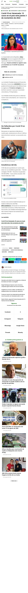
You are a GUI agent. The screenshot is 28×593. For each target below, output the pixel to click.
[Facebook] (24, 267)
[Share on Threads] (19, 31)
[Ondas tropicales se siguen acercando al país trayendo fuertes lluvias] (14, 395)
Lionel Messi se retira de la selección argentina (8, 240)
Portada (2, 7)
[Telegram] (20, 317)
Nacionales (23, 10)
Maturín (3, 25)
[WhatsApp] (7, 324)
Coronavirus (14, 10)
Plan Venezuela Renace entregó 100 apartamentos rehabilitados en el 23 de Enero (9, 228)
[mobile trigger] (2, 1)
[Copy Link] (22, 31)
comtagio (6, 23)
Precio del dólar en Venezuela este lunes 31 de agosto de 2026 (12, 427)
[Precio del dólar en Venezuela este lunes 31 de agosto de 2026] (14, 418)
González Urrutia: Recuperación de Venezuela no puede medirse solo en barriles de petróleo (13, 381)
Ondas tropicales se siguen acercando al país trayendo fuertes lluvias (13, 405)
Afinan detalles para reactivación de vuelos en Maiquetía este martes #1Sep (13, 450)
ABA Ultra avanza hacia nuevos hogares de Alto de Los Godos (11, 474)
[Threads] (7, 331)
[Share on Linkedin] (11, 31)
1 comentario (3, 26)
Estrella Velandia (6, 22)
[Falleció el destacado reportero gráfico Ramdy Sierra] (14, 349)
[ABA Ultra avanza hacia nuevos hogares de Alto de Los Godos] (14, 464)
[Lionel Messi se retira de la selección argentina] (23, 241)
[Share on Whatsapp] (9, 31)
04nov (2, 23)
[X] (26, 267)
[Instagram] (7, 317)
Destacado (5, 10)
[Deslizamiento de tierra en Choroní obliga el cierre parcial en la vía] (23, 234)
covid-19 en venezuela (18, 23)
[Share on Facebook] (4, 31)
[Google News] (20, 324)
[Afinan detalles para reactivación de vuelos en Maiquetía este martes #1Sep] (14, 440)
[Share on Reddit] (14, 31)
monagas (7, 25)
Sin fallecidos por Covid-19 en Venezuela (13, 75)
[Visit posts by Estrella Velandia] (2, 267)
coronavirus (11, 23)
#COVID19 (17, 84)
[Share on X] (6, 31)
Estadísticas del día (8, 77)
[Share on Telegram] (16, 31)
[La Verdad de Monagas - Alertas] (14, 1)
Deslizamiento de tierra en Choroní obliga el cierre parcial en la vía (9, 234)
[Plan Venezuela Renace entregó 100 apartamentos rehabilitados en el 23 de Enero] (23, 228)
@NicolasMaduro (6, 205)
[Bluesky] (20, 331)
